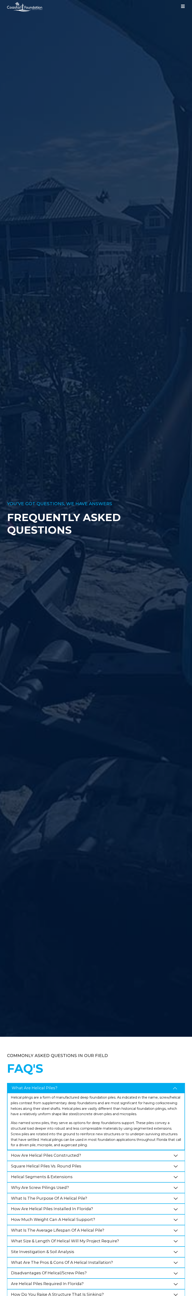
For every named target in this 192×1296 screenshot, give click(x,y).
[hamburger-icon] (183, 7)
